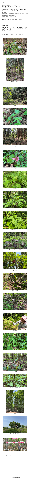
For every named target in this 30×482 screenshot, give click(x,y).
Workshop (12, 464)
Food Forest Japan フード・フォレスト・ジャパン (11, 6)
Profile (9, 19)
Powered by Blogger (16, 477)
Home (4, 19)
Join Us (14, 19)
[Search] (27, 2)
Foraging (7, 464)
